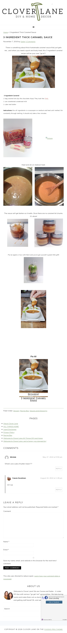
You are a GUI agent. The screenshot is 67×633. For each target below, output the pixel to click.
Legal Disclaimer (9, 429)
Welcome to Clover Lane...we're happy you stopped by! (24, 441)
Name (6, 542)
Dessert (16, 411)
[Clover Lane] (33, 23)
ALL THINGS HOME (11, 426)
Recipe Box (24, 411)
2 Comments (30, 41)
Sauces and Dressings (38, 411)
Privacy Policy (8, 432)
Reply (59, 469)
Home (5, 32)
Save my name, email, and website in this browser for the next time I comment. (30, 562)
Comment (7, 511)
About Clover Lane (10, 423)
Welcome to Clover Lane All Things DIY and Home (23, 438)
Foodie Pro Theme (53, 629)
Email (6, 550)
